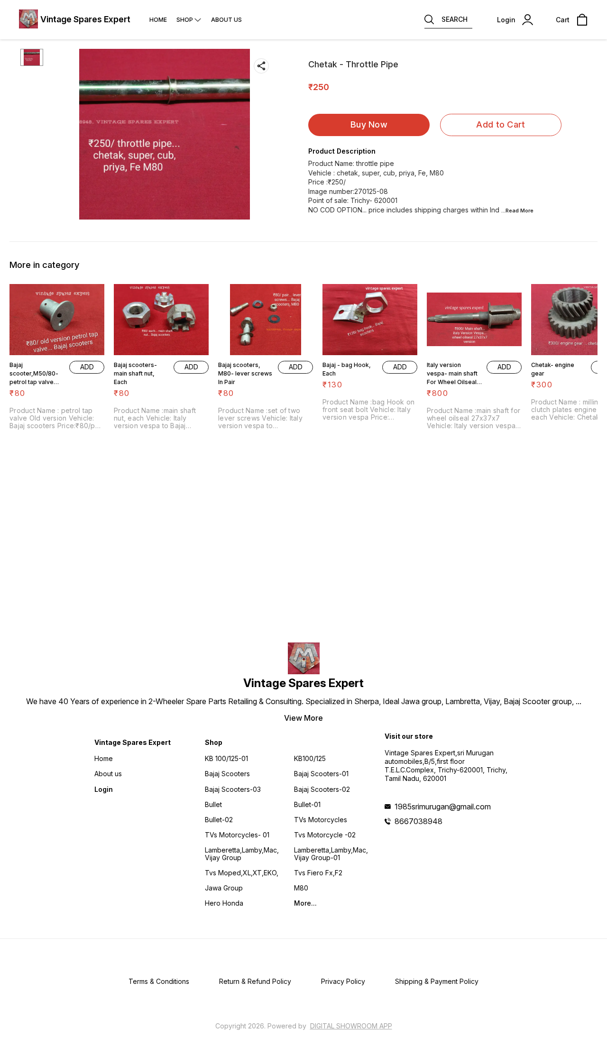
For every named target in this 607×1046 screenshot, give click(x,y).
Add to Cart (500, 124)
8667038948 (418, 821)
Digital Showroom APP (351, 1026)
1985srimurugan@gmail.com (443, 806)
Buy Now (368, 124)
